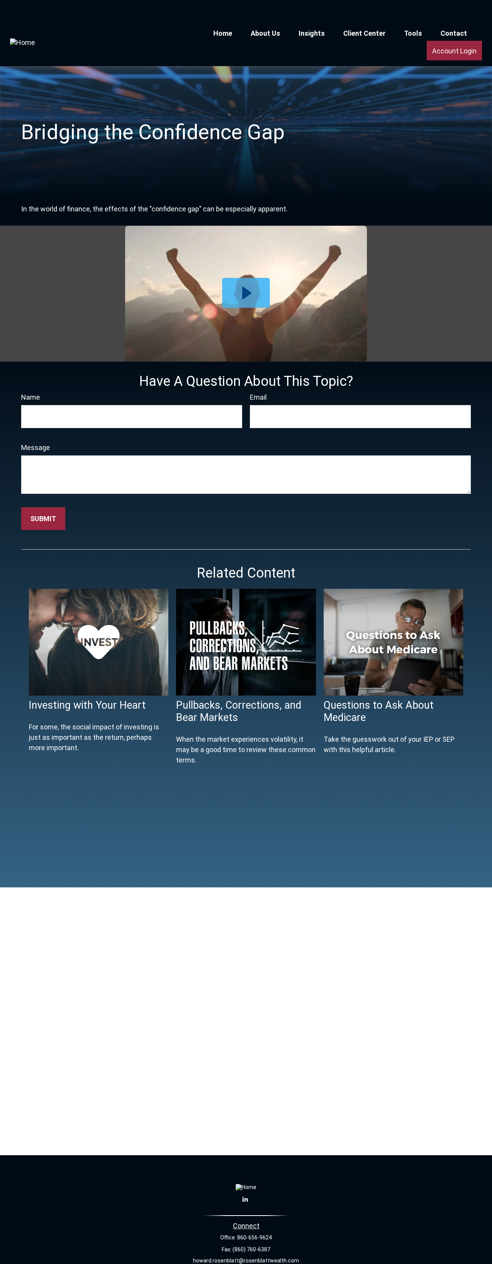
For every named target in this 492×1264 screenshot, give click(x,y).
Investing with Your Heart (87, 705)
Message (35, 447)
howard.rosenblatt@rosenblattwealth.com (246, 1260)
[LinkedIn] (245, 1199)
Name (30, 397)
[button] (223, 33)
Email (258, 397)
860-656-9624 (254, 1237)
